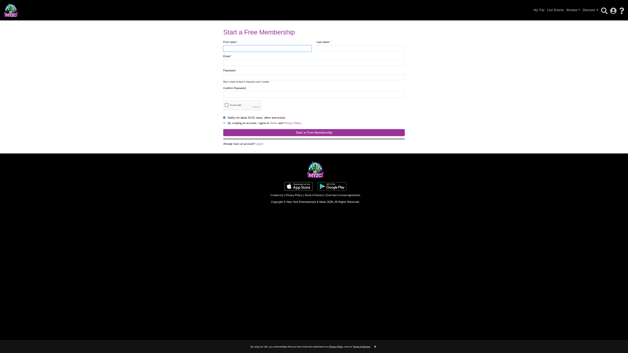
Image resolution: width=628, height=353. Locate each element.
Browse (572, 10)
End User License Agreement (343, 195)
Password (229, 70)
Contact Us (276, 195)
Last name (323, 42)
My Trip (539, 10)
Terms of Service (314, 195)
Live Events (555, 10)
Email (227, 56)
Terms (274, 123)
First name (230, 42)
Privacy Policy (292, 123)
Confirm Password (234, 88)
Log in (259, 143)
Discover (589, 10)
